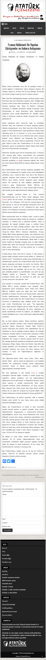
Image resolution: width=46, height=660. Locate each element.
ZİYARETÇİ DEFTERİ (30, 33)
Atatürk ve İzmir (7, 587)
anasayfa (6, 28)
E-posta (5, 523)
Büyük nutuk (12, 467)
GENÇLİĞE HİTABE (8, 604)
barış (32, 373)
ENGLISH (19, 33)
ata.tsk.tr (5, 574)
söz (17, 160)
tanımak (4, 199)
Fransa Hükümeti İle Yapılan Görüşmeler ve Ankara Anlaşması (23, 47)
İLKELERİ (22, 28)
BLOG (12, 33)
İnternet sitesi (6, 526)
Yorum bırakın (32, 52)
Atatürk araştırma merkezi (11, 577)
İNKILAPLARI (31, 28)
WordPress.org (6, 562)
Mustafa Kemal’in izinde (9, 611)
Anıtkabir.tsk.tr (7, 583)
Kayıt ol (4, 548)
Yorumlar (6, 558)
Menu (5, 24)
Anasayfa (5, 601)
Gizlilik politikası (7, 608)
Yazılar (5, 555)
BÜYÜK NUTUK (27, 40)
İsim (4, 519)
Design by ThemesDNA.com (23, 656)
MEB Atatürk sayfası (9, 580)
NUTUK (4, 571)
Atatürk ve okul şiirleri (9, 593)
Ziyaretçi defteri (7, 615)
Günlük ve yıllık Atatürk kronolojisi (14, 590)
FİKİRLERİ (39, 28)
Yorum (4, 494)
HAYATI (14, 28)
